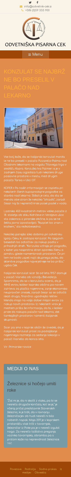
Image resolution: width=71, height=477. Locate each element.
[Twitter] (30, 3)
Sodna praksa (48, 469)
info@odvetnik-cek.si (37, 6)
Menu (37, 54)
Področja (30, 469)
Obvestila (40, 472)
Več (9, 443)
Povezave (15, 469)
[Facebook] (37, 3)
